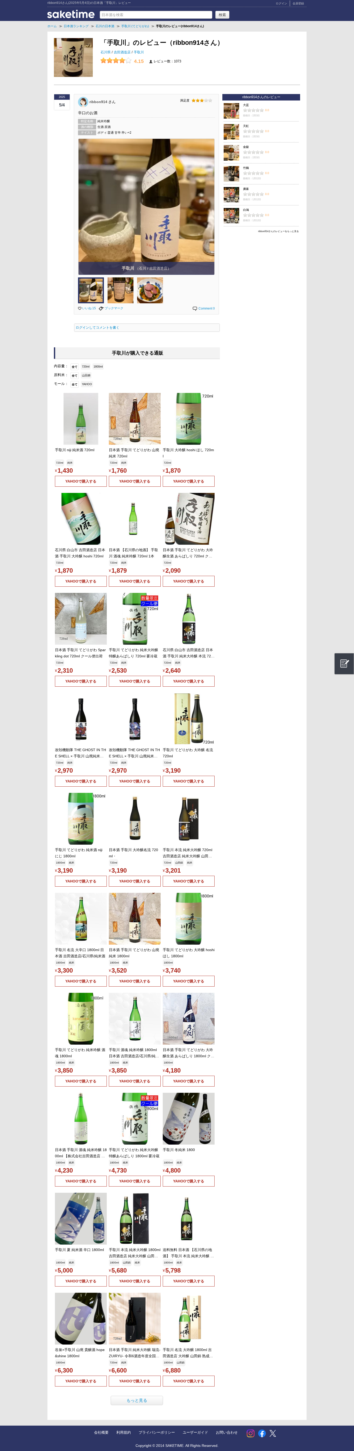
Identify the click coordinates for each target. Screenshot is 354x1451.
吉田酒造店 (123, 52)
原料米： (61, 375)
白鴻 (246, 209)
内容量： (61, 366)
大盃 (246, 104)
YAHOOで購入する (80, 481)
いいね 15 (88, 308)
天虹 (246, 125)
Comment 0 (206, 308)
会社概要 (101, 1432)
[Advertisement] (261, 271)
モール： (61, 384)
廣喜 (246, 188)
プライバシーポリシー (157, 1432)
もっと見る (136, 1400)
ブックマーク (113, 308)
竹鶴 (246, 167)
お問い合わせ (227, 1432)
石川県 (106, 52)
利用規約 (123, 1432)
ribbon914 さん (102, 101)
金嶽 (246, 146)
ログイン (281, 3)
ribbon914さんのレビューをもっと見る (278, 231)
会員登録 (298, 3)
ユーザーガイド (195, 1432)
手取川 (139, 52)
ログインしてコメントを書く (97, 327)
